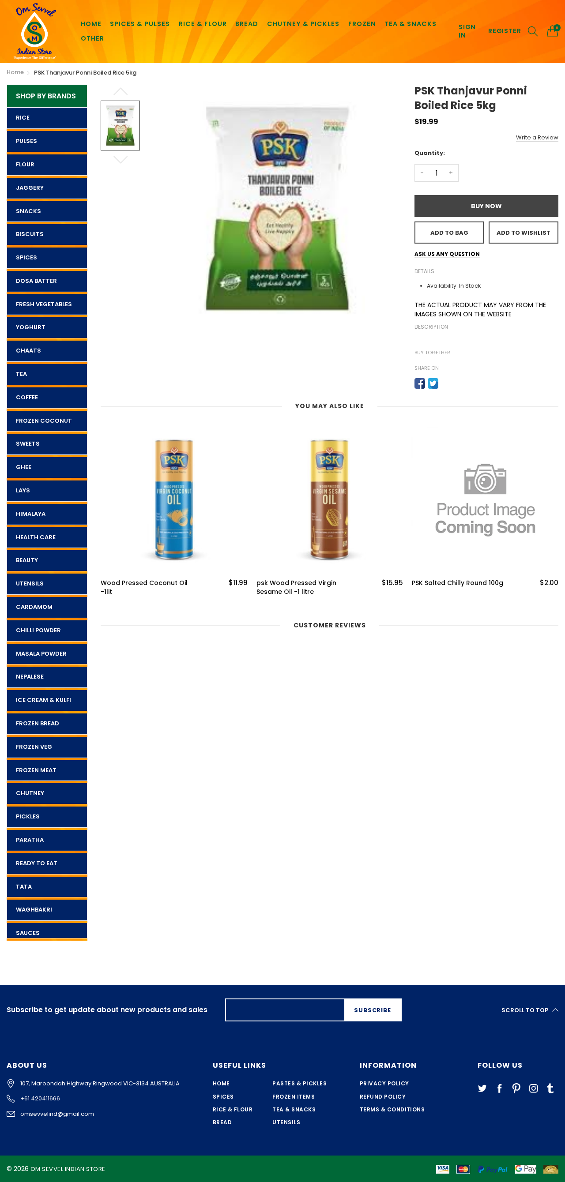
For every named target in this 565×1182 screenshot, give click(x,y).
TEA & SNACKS (410, 23)
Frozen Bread (37, 723)
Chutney (30, 793)
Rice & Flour (233, 1109)
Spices (26, 257)
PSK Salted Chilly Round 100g (457, 583)
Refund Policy (383, 1096)
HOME (91, 23)
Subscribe (372, 1010)
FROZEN (362, 23)
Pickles (28, 816)
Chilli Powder (38, 630)
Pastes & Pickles (299, 1083)
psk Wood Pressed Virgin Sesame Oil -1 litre (296, 587)
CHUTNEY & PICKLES (303, 23)
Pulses (26, 141)
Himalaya (30, 514)
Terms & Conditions (392, 1109)
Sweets (28, 443)
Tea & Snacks (294, 1109)
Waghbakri (34, 909)
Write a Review (537, 137)
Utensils (30, 583)
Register (504, 31)
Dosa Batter (36, 281)
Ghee (23, 467)
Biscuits (30, 234)
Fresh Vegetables (44, 304)
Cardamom (34, 607)
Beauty (27, 560)
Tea (21, 374)
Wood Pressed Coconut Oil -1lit (144, 587)
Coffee (27, 397)
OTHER (92, 38)
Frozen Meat (36, 770)
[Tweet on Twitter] (433, 383)
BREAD (246, 23)
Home (221, 1083)
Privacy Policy (384, 1083)
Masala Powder (41, 653)
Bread (222, 1122)
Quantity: (429, 153)
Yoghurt (30, 327)
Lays (23, 490)
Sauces (28, 933)
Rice (23, 117)
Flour (25, 164)
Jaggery (30, 188)
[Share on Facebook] (419, 383)
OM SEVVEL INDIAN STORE (67, 1169)
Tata (24, 886)
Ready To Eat (36, 863)
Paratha (30, 840)
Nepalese (30, 676)
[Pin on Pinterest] (446, 383)
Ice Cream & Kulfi (43, 700)
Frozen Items (293, 1096)
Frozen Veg (34, 747)
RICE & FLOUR (203, 23)
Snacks (28, 211)
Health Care (36, 537)
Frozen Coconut (44, 421)
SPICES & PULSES (140, 23)
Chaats (28, 350)
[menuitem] (91, 24)
